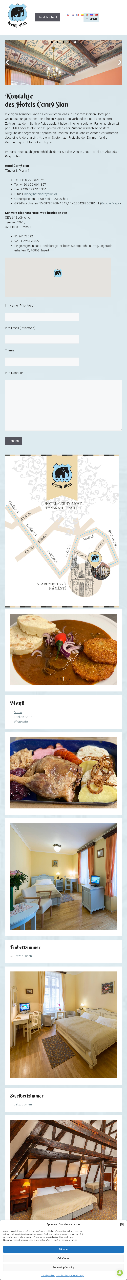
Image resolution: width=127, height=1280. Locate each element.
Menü (18, 712)
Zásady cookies (48, 1275)
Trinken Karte (23, 717)
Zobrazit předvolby (63, 1267)
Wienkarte (21, 721)
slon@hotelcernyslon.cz (40, 194)
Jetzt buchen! (47, 17)
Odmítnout (63, 1258)
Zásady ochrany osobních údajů (70, 1275)
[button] (122, 1224)
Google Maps (110, 203)
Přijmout (63, 1249)
